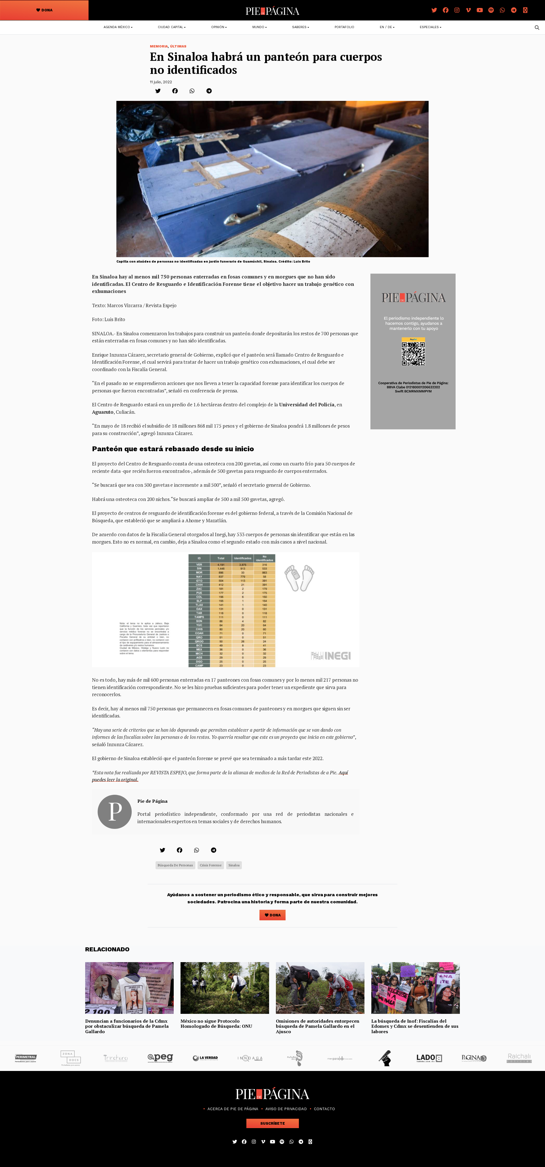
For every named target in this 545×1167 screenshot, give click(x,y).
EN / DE (386, 27)
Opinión (217, 27)
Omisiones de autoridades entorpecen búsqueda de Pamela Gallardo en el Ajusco (317, 1026)
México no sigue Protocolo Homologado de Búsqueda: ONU (216, 1023)
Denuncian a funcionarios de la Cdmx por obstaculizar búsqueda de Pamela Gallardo (127, 1026)
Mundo (258, 27)
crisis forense (211, 865)
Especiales (429, 27)
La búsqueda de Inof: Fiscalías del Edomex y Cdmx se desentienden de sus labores (414, 1026)
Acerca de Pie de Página (232, 1109)
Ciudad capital (170, 27)
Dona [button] (47, 10)
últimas (178, 46)
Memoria (159, 46)
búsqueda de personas (175, 865)
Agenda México (117, 27)
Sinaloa (234, 865)
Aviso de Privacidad (286, 1109)
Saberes (299, 27)
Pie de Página (152, 801)
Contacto (324, 1109)
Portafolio (344, 27)
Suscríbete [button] (272, 1123)
